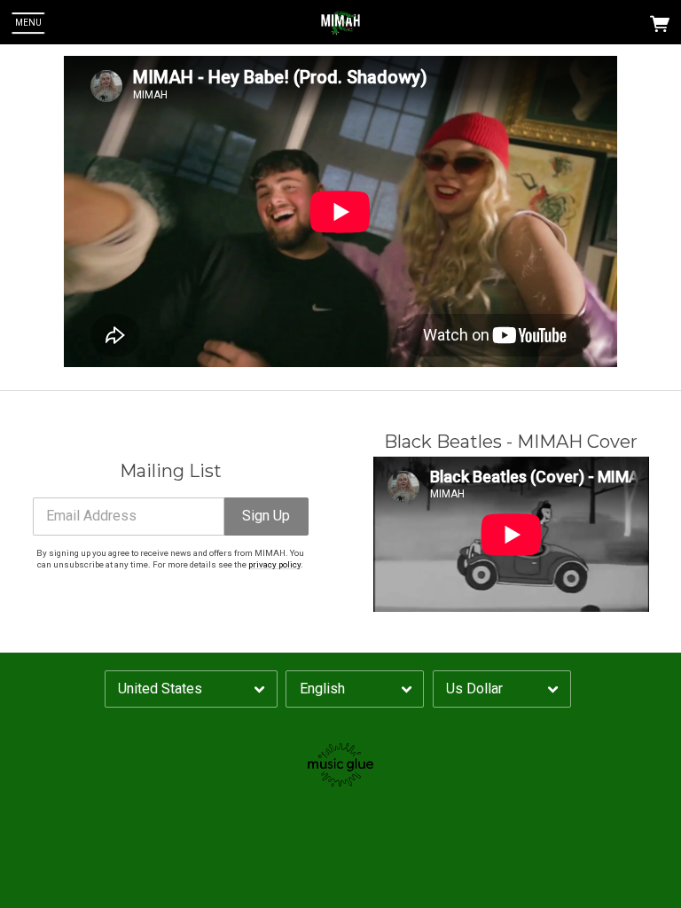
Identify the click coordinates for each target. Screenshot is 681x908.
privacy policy (274, 564)
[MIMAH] (340, 23)
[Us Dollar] (502, 689)
